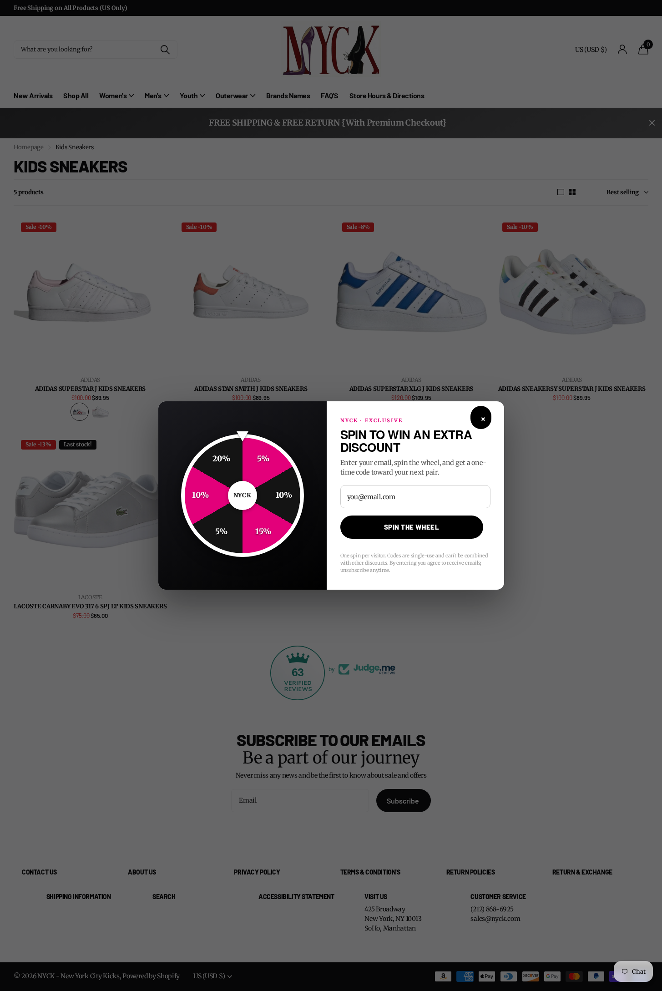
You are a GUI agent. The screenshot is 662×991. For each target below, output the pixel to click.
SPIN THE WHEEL (411, 527)
